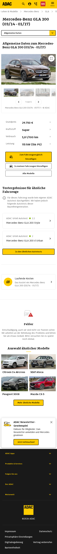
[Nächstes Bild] (38, 102)
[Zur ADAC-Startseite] (7, 4)
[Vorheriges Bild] (19, 102)
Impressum (10, 531)
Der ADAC (9, 484)
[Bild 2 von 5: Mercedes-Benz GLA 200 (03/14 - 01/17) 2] (27, 92)
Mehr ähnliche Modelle (28, 402)
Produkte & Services (13, 464)
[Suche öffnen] (23, 4)
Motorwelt (9, 494)
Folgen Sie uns (11, 474)
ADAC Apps (10, 453)
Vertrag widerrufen (42, 542)
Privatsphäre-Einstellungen (18, 536)
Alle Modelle (28, 173)
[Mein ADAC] (29, 4)
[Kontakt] (36, 4)
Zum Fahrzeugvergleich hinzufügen (30, 156)
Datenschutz (45, 531)
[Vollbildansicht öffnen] (51, 58)
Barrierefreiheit (12, 547)
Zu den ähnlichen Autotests (28, 251)
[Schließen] (51, 422)
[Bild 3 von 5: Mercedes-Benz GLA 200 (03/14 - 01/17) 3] (42, 92)
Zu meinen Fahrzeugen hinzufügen (31, 166)
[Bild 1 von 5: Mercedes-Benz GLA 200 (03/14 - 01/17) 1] (11, 92)
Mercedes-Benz (31, 11)
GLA (47, 11)
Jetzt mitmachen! (26, 442)
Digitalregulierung (14, 542)
